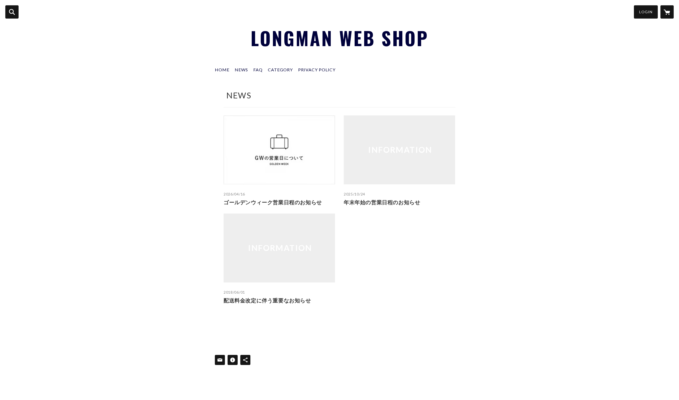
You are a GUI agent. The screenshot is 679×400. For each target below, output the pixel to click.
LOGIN (645, 12)
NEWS (241, 69)
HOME (222, 69)
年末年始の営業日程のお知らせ (382, 202)
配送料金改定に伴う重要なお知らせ (267, 300)
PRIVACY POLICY (317, 69)
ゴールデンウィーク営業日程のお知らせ (273, 202)
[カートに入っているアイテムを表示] (667, 12)
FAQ (258, 69)
